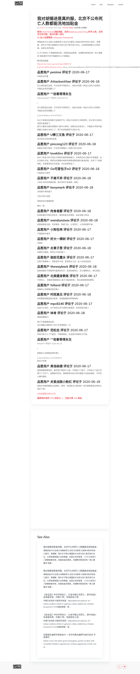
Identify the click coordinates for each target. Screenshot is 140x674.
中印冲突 (65, 28)
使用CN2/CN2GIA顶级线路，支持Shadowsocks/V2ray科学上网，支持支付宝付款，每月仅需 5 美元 (70, 33)
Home (93, 5)
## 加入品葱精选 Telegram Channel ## (55, 37)
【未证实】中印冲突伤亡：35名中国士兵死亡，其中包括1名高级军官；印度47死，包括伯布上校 (69, 595)
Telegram (110, 5)
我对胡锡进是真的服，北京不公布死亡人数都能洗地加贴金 (70, 547)
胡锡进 (71, 28)
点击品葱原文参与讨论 (46, 394)
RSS (101, 5)
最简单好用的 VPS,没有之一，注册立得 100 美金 (59, 398)
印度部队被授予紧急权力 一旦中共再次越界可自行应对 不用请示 (69, 635)
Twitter (120, 5)
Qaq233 (42, 28)
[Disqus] (70, 443)
